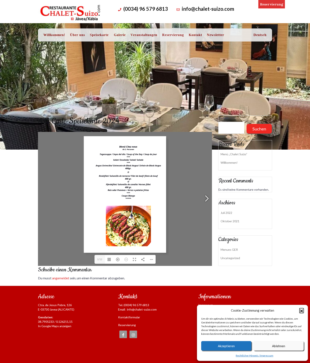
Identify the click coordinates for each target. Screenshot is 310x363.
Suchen (223, 118)
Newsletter (215, 35)
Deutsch (260, 35)
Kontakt (195, 35)
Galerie (120, 35)
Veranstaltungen (144, 35)
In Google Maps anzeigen (54, 326)
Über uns (77, 35)
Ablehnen (278, 346)
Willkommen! (54, 35)
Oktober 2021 (230, 221)
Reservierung (271, 4)
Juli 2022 (226, 212)
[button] (301, 310)
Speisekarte (99, 35)
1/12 (99, 259)
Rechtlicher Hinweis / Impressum (254, 355)
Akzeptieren (226, 346)
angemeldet (60, 278)
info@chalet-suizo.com (208, 9)
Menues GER (229, 249)
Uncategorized (230, 258)
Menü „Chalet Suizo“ (234, 154)
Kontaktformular (129, 317)
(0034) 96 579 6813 (145, 9)
